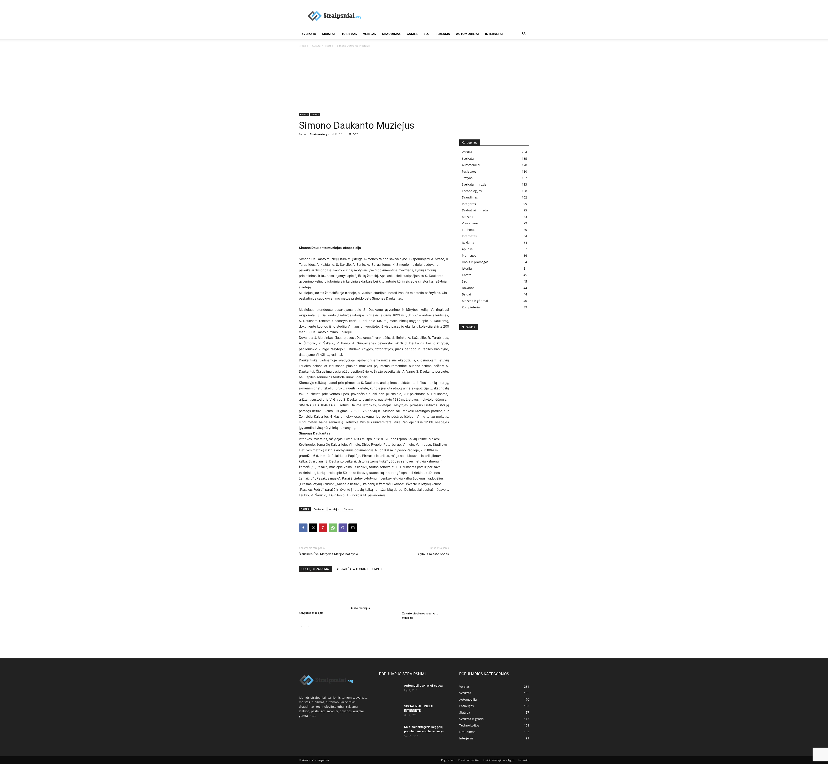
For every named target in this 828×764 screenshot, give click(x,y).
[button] (524, 34)
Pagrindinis (448, 760)
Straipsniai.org (318, 134)
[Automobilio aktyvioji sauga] (390, 690)
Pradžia (303, 45)
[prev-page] (301, 626)
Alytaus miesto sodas (433, 554)
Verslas (369, 34)
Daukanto (319, 509)
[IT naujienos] (492, 404)
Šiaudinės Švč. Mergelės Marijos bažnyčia (328, 554)
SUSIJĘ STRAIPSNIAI (315, 569)
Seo (427, 34)
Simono (348, 509)
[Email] (352, 527)
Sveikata (309, 34)
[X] (313, 527)
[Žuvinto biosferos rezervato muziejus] (425, 594)
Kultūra (316, 45)
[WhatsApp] (333, 527)
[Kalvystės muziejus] (322, 593)
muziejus (334, 509)
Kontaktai (523, 760)
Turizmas (349, 34)
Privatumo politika (469, 760)
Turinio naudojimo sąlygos (498, 760)
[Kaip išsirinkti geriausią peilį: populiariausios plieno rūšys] (390, 732)
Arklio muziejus (360, 608)
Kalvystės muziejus (311, 612)
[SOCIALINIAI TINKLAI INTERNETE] (390, 710)
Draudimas (391, 34)
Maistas (329, 34)
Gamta (412, 34)
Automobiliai (467, 34)
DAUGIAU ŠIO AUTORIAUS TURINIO (358, 569)
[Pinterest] (323, 527)
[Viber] (343, 527)
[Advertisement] (450, 16)
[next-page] (308, 626)
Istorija (329, 45)
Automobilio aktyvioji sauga (423, 685)
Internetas (494, 34)
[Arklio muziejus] (373, 591)
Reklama (443, 34)
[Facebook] (303, 527)
